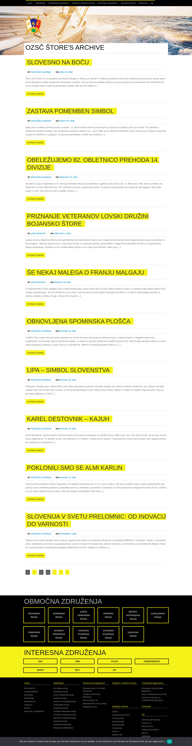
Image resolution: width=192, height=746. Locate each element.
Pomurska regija (60, 708)
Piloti (114, 661)
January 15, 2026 (66, 477)
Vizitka (27, 708)
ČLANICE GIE (146, 723)
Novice (115, 712)
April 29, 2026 (64, 72)
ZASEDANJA (146, 736)
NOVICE (145, 733)
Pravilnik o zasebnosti (34, 711)
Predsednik (29, 698)
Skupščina (28, 695)
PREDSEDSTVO (147, 726)
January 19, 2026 (66, 428)
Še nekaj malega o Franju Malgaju (85, 272)
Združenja (39, 4)
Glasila (115, 731)
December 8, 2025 (66, 534)
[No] (188, 741)
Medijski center (127, 4)
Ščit (77, 670)
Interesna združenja (62, 724)
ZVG (40, 661)
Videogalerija (118, 721)
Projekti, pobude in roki (83, 3)
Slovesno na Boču (58, 62)
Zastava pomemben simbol (70, 111)
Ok (169, 741)
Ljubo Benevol (37, 233)
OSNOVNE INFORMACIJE (151, 720)
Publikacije (117, 728)
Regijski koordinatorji (63, 728)
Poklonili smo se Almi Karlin (74, 467)
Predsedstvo (29, 701)
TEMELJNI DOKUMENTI (150, 729)
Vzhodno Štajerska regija (64, 715)
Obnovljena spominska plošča (78, 321)
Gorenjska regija (60, 691)
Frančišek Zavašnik (39, 72)
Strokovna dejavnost (58, 4)
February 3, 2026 (60, 233)
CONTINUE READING (35, 94)
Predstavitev (29, 688)
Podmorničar (152, 661)
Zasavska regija (60, 721)
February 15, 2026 (66, 177)
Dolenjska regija (60, 688)
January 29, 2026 (60, 282)
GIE (151, 4)
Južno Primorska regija (63, 695)
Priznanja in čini (90, 707)
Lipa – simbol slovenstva (68, 370)
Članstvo (28, 705)
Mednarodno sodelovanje (94, 703)
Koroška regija (60, 698)
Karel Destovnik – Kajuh (68, 419)
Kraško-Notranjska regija (64, 701)
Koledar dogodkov (121, 715)
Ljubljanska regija (61, 705)
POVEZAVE (143, 3)
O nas (29, 4)
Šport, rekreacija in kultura (154, 694)
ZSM (77, 661)
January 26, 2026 (66, 331)
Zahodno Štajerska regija (64, 718)
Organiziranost (31, 691)
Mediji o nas (117, 735)
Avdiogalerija (118, 725)
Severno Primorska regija (64, 711)
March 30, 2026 (65, 121)
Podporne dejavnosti (107, 4)
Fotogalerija (118, 718)
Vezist (40, 670)
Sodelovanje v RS (90, 700)
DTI (114, 670)
